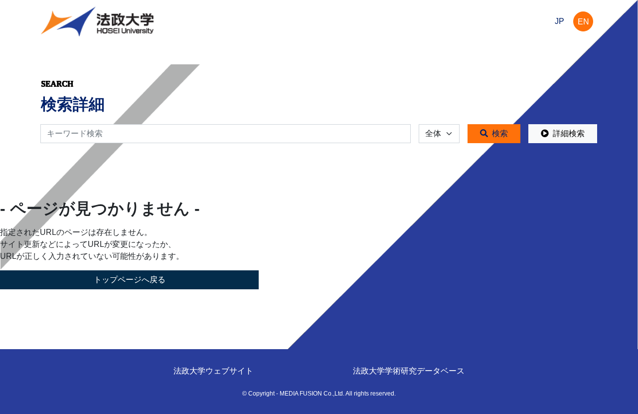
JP (559, 21)
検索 (500, 133)
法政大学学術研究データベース (409, 371)
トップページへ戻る (129, 279)
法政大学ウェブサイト (213, 371)
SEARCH (57, 83)
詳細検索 (569, 133)
